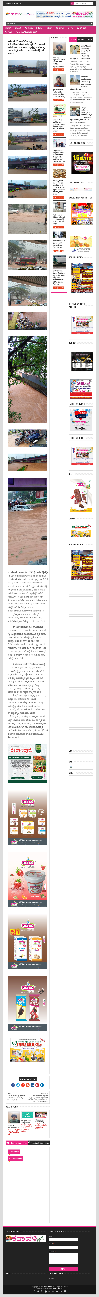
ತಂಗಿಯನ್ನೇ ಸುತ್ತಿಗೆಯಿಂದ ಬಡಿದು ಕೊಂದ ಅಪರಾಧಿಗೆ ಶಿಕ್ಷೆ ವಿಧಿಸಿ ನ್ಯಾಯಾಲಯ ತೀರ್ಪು (59, 61)
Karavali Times (49, 1287)
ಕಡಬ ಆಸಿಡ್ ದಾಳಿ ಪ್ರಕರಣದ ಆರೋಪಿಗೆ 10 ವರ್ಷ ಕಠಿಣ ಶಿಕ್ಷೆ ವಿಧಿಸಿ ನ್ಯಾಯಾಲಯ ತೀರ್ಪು (59, 219)
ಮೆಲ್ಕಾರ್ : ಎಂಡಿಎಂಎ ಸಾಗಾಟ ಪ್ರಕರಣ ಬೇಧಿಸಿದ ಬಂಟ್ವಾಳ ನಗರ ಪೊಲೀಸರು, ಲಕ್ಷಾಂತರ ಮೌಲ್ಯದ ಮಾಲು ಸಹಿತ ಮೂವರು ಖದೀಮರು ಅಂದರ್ (81, 114)
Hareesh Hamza (57, 1288)
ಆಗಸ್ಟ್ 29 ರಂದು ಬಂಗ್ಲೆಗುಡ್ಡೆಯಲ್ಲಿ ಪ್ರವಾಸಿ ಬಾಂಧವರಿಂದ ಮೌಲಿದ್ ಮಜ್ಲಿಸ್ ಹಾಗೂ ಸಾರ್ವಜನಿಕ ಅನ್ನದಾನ (59, 125)
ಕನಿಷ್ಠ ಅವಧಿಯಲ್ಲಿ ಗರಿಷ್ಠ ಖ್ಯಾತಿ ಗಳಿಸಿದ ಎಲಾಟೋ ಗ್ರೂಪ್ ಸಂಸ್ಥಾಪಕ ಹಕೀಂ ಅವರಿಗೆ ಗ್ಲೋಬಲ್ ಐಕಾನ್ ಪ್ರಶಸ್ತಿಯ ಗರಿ (59, 155)
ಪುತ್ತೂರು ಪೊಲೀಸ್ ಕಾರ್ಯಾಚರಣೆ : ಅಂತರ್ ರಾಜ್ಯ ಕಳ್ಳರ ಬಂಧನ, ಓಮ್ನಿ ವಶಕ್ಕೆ (59, 93)
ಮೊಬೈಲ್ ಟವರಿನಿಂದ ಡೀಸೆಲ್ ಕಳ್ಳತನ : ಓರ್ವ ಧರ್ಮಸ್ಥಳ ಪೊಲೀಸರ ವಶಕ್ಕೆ (59, 244)
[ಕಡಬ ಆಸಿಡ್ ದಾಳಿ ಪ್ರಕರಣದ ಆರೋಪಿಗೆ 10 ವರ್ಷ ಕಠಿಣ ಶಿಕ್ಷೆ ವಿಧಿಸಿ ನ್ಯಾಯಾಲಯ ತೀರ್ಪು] (59, 204)
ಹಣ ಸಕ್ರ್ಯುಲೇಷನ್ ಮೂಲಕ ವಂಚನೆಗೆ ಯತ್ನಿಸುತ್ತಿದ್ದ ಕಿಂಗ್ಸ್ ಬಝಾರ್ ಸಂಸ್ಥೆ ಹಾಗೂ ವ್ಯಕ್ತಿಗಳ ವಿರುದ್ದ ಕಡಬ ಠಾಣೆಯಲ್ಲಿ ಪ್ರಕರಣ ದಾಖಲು (59, 187)
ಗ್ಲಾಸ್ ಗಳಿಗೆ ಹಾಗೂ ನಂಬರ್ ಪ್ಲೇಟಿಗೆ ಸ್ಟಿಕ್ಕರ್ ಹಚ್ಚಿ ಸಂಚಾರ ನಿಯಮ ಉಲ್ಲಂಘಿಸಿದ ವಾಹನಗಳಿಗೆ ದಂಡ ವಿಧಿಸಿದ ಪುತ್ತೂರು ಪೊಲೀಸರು (59, 277)
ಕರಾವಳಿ (54, 37)
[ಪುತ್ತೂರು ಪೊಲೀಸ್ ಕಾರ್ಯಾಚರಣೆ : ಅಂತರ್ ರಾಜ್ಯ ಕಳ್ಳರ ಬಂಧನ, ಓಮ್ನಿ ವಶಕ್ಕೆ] (59, 76)
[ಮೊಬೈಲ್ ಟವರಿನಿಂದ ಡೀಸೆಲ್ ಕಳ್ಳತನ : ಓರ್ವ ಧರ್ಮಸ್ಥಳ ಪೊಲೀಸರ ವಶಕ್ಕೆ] (59, 234)
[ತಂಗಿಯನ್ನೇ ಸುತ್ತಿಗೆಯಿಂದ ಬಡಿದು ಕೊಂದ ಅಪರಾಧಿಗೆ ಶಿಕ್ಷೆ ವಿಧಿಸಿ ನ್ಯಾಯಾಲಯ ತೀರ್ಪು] (59, 44)
